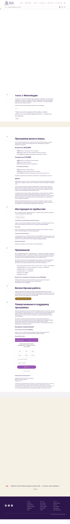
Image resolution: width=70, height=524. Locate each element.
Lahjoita (41, 509)
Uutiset (28, 509)
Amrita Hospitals (56, 508)
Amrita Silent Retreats (57, 509)
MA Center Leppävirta (30, 506)
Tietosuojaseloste (62, 514)
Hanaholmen (19, 274)
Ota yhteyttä (29, 503)
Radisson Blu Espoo (21, 267)
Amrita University (56, 506)
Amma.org (55, 504)
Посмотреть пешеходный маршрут (41, 224)
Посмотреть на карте (20, 217)
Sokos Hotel (22, 265)
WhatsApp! (28, 282)
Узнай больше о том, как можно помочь (23, 298)
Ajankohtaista (29, 508)
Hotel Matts (19, 269)
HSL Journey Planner (35, 230)
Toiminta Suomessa (43, 506)
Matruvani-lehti (42, 508)
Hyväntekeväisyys (30, 504)
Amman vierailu (42, 503)
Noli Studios (19, 270)
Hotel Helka (19, 272)
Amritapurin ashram (56, 503)
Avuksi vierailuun (43, 504)
